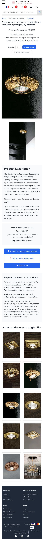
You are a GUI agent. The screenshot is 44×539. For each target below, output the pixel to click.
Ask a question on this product (22, 258)
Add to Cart (30, 47)
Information (27, 497)
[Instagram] (22, 536)
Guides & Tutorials (29, 500)
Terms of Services (29, 512)
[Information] (37, 7)
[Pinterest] (28, 536)
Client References (9, 512)
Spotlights (30, 18)
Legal (25, 509)
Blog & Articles (8, 500)
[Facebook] (16, 536)
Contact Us (7, 497)
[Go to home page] (22, 3)
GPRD (25, 514)
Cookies (26, 517)
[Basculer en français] (7, 7)
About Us (6, 494)
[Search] (39, 12)
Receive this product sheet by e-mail (22, 251)
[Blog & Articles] (31, 7)
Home (4, 18)
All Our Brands (7, 514)
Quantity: (11, 47)
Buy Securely (7, 517)
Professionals (7, 509)
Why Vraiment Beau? (30, 494)
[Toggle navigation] (4, 4)
